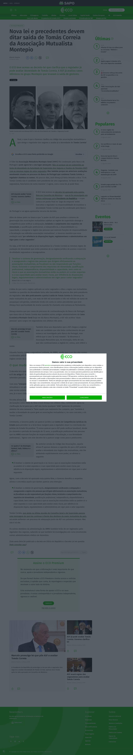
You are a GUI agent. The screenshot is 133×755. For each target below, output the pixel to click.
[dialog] (66, 377)
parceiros (48, 365)
